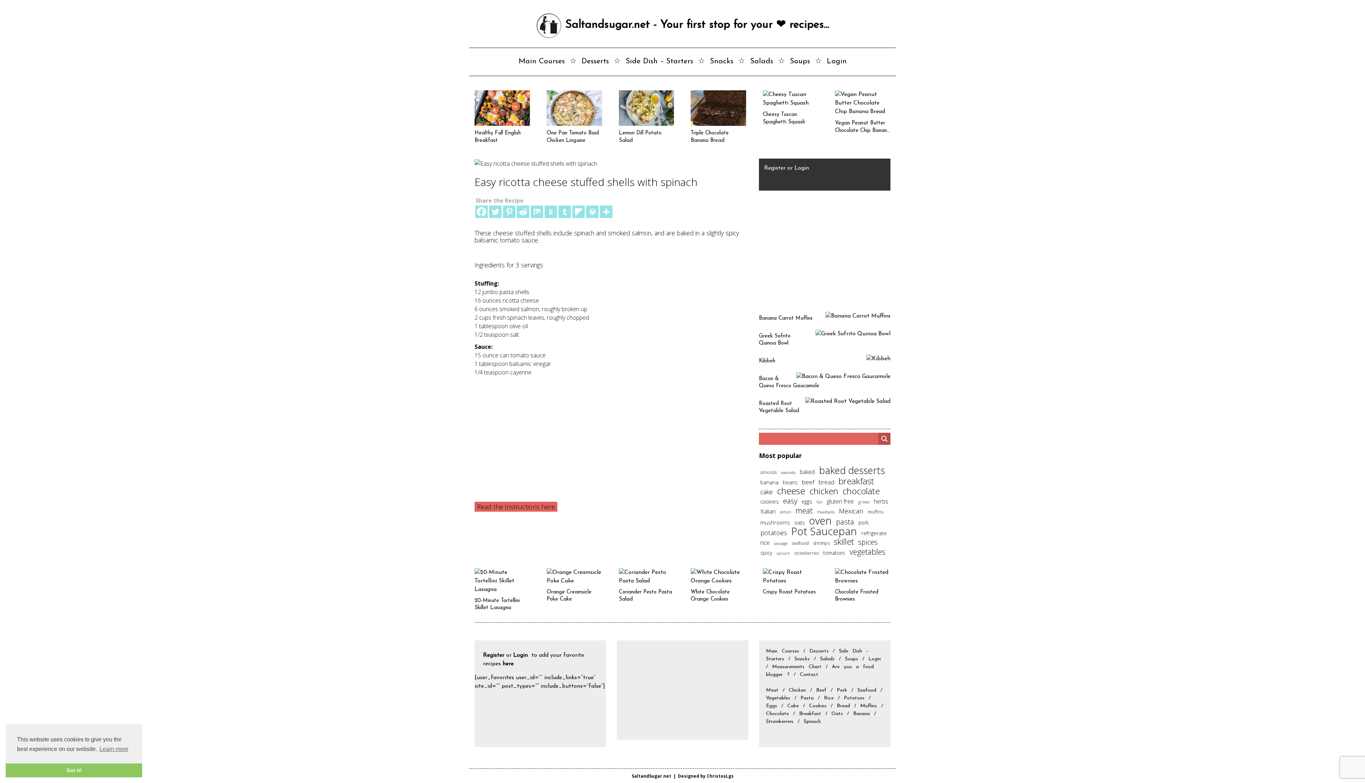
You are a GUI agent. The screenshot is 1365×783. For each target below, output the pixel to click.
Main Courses (542, 61)
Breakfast (810, 714)
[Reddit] (523, 212)
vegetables (867, 552)
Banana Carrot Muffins (786, 318)
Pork (842, 690)
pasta (845, 522)
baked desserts (852, 470)
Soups (800, 61)
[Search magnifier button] (884, 439)
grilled (863, 502)
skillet (844, 541)
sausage (780, 543)
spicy (766, 552)
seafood (800, 543)
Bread (843, 706)
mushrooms (775, 522)
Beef (821, 690)
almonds (768, 472)
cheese (791, 491)
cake (766, 492)
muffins (875, 511)
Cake (793, 706)
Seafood (866, 690)
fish (820, 502)
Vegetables (778, 698)
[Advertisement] (610, 430)
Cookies (817, 706)
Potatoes (854, 698)
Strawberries (779, 721)
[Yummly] (551, 212)
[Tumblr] (564, 212)
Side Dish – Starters (659, 61)
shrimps (821, 543)
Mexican (851, 510)
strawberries (806, 553)
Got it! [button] (74, 770)
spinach (783, 553)
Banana (861, 714)
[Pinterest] (509, 212)
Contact (809, 674)
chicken (823, 491)
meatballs (826, 512)
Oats (837, 714)
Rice (829, 698)
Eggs (771, 706)
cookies (769, 501)
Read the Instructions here (516, 506)
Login (837, 61)
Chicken (797, 690)
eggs (807, 501)
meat (804, 510)
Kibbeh (767, 361)
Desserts (595, 61)
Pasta (807, 698)
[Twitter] (495, 212)
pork (863, 522)
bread (826, 482)
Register (775, 168)
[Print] (592, 212)
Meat (772, 690)
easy (790, 501)
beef (808, 482)
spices (868, 542)
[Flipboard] (578, 212)
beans (790, 482)
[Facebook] (481, 212)
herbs (881, 501)
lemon (785, 512)
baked (807, 472)
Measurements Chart (799, 667)
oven (820, 520)
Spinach (812, 721)
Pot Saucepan (824, 531)
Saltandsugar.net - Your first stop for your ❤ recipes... (695, 25)
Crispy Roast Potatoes (789, 592)
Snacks (721, 61)
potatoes (773, 532)
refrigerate (874, 533)
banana (769, 482)
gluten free (840, 501)
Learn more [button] (114, 749)
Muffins (868, 706)
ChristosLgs (720, 776)
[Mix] (537, 212)
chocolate (861, 491)
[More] (606, 212)
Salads (761, 61)
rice (765, 543)
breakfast (856, 481)
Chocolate (777, 714)
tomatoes (834, 552)
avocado (788, 472)
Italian (768, 511)
